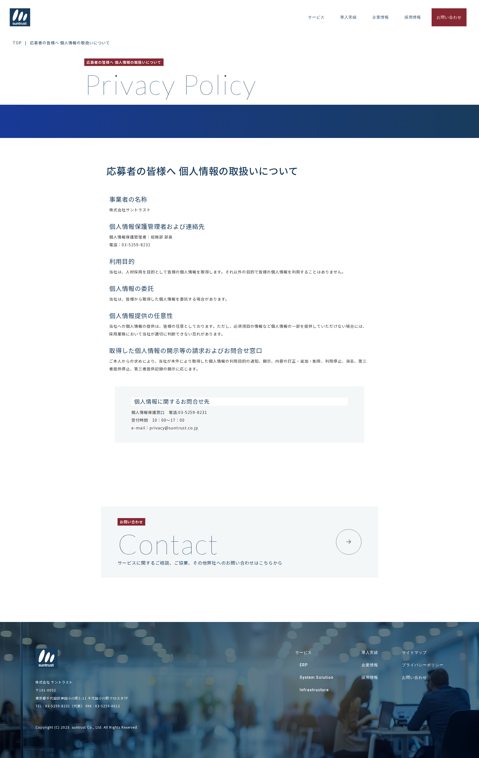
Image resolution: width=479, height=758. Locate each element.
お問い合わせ (449, 17)
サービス (316, 17)
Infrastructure (314, 690)
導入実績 (348, 17)
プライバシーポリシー (423, 665)
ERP (304, 665)
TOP (17, 42)
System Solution (316, 677)
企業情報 (380, 17)
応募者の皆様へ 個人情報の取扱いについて (70, 42)
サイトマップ (414, 652)
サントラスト (20, 17)
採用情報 (412, 17)
